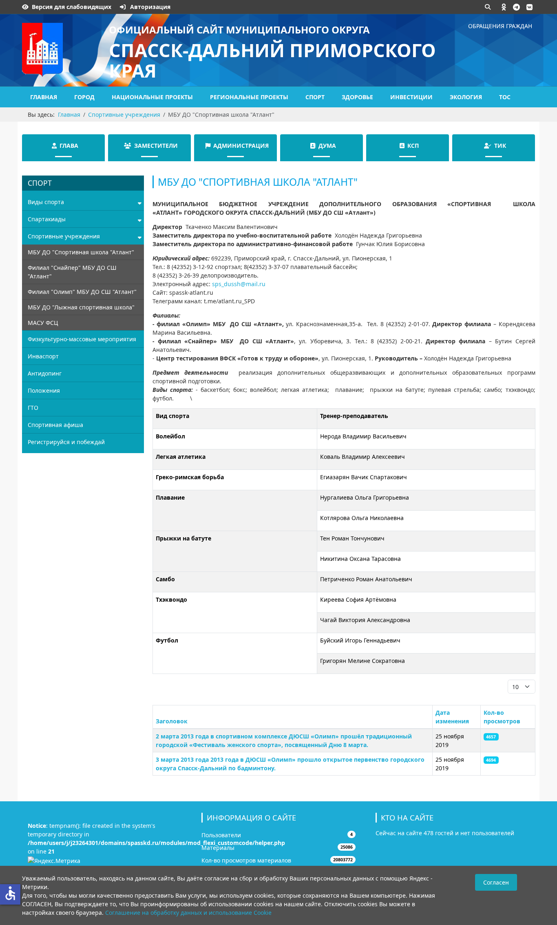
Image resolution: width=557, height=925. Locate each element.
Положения (44, 390)
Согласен (496, 882)
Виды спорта (46, 202)
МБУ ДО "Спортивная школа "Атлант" (81, 252)
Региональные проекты (249, 97)
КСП (413, 145)
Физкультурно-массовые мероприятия (82, 339)
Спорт (315, 97)
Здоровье (357, 97)
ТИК (500, 145)
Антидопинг (45, 373)
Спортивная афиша (55, 425)
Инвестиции (411, 97)
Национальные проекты (152, 97)
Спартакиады (47, 219)
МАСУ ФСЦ (43, 323)
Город (84, 97)
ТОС (505, 97)
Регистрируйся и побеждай (66, 442)
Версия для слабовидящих (71, 7)
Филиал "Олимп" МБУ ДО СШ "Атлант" (82, 292)
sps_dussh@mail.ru (238, 284)
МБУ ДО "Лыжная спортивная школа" (81, 307)
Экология (466, 97)
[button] (504, 7)
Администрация (241, 145)
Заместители (156, 145)
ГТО (33, 407)
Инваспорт (43, 356)
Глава (69, 145)
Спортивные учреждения (64, 236)
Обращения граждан (500, 26)
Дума (327, 145)
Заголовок (172, 721)
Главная (43, 97)
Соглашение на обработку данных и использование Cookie (188, 912)
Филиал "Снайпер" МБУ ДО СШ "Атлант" (72, 272)
